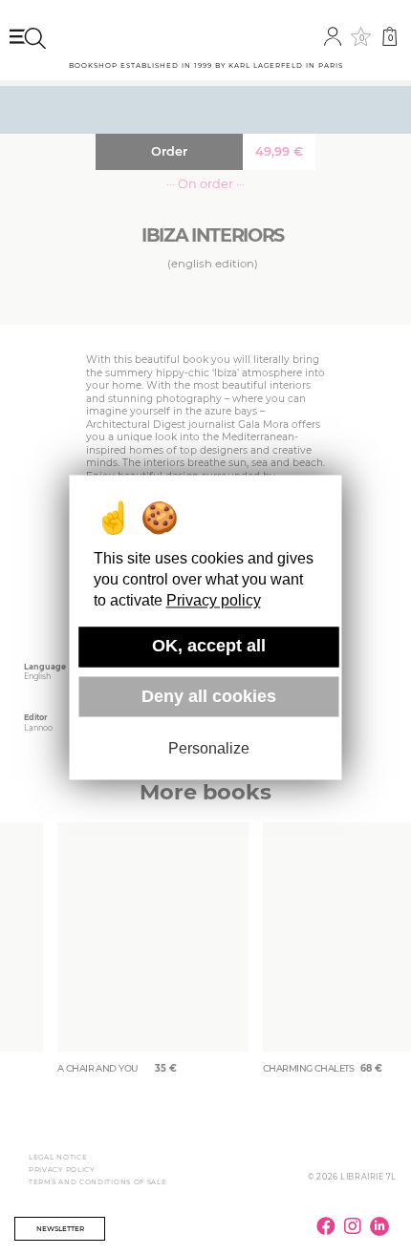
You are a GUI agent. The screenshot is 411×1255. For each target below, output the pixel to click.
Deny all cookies (208, 696)
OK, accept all (209, 646)
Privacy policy (213, 601)
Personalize (208, 748)
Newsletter (60, 1228)
